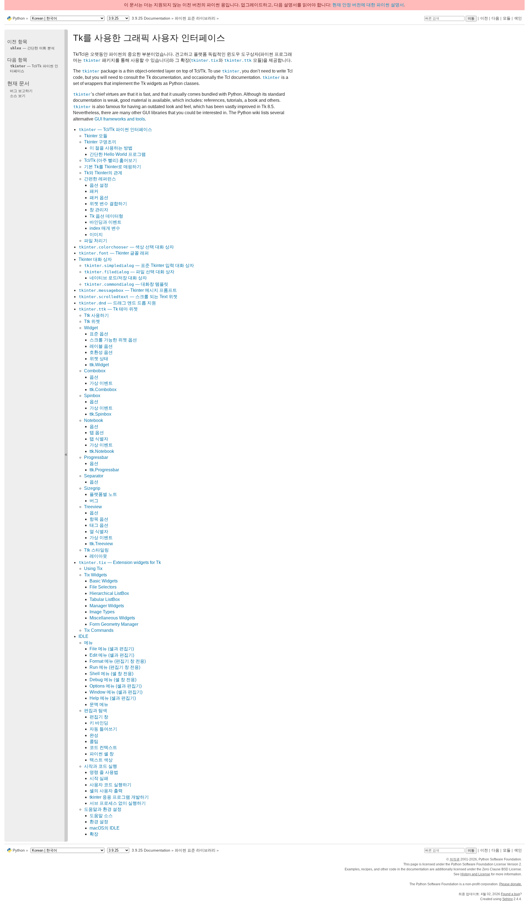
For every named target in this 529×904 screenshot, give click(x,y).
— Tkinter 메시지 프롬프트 (128, 290)
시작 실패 (99, 778)
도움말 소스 (101, 815)
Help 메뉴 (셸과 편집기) (113, 698)
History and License (475, 874)
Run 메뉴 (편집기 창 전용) (115, 667)
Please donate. (510, 884)
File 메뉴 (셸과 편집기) (112, 648)
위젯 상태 (99, 358)
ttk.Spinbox (100, 414)
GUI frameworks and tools (120, 119)
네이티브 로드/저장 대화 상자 (118, 278)
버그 (94, 500)
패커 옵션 (99, 197)
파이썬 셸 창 (102, 753)
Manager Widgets (107, 605)
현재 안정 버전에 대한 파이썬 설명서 (368, 4)
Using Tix (93, 568)
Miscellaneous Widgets (112, 618)
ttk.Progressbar (104, 469)
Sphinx (507, 899)
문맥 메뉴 (99, 704)
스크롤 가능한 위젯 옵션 (113, 340)
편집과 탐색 (95, 710)
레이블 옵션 (101, 346)
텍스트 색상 (101, 760)
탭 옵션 (97, 432)
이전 (484, 18)
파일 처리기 (95, 240)
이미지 (96, 234)
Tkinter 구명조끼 (100, 142)
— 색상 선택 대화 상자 (126, 247)
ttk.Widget (99, 364)
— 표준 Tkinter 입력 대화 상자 (139, 265)
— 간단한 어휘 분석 (32, 48)
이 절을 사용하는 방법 (111, 148)
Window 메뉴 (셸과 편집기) (116, 692)
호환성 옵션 (101, 352)
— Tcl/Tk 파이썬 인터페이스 (115, 129)
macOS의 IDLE (105, 828)
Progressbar (96, 457)
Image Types (102, 611)
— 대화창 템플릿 (126, 284)
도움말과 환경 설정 (103, 809)
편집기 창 (99, 717)
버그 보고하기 (21, 91)
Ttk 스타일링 (96, 550)
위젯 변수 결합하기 (108, 203)
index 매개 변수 (105, 228)
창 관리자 (99, 209)
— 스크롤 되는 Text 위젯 (128, 296)
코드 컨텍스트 (103, 747)
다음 (495, 18)
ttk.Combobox (103, 389)
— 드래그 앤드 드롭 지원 (117, 303)
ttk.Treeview (101, 543)
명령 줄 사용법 (104, 772)
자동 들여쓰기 (103, 729)
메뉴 (88, 642)
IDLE (83, 636)
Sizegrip (92, 488)
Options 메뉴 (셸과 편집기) (116, 686)
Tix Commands (99, 630)
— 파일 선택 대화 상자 (129, 271)
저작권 (455, 859)
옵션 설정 (99, 185)
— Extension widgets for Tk (120, 562)
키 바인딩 (99, 723)
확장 (94, 834)
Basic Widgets (104, 581)
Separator (93, 476)
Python (19, 18)
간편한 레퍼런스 (100, 178)
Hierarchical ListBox (109, 593)
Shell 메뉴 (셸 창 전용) (111, 673)
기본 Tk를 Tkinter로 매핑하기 (112, 166)
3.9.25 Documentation (151, 18)
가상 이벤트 (101, 383)
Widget (91, 327)
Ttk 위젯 (92, 321)
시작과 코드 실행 (100, 766)
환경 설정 (99, 821)
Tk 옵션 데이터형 (106, 216)
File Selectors (103, 587)
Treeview (93, 506)
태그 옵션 (99, 525)
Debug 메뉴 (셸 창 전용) (113, 679)
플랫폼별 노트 (103, 494)
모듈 (507, 18)
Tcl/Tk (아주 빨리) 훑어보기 (110, 160)
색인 (518, 18)
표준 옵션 (99, 333)
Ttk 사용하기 (96, 315)
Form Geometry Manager (114, 624)
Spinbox (92, 395)
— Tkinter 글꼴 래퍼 (114, 253)
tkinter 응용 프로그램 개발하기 (119, 797)
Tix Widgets (95, 575)
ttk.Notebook (102, 451)
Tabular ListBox (105, 599)
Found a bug (510, 894)
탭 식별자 (99, 439)
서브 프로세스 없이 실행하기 (118, 803)
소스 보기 (17, 95)
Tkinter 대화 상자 (95, 259)
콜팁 (94, 741)
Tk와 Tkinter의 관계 (103, 172)
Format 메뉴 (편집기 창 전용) (118, 661)
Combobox (95, 370)
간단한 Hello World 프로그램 (118, 154)
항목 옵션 (99, 519)
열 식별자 (99, 531)
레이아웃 (98, 556)
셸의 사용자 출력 (106, 790)
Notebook (93, 420)
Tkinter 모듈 (95, 135)
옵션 (94, 377)
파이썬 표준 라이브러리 (195, 18)
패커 (94, 191)
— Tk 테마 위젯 (108, 309)
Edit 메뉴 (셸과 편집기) (112, 655)
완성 (94, 735)
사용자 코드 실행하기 (110, 784)
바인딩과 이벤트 (106, 222)
